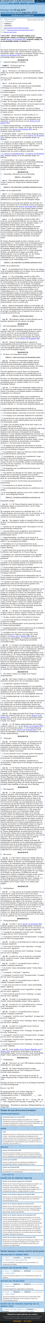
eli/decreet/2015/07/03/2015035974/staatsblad (16, 28)
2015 (23, 10)
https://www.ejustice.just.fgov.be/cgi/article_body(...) (20, 30)
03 (15, 10)
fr (42, 0)
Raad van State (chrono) (10, 32)
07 (19, 12)
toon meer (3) (8, 1175)
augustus (26, 12)
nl (37, 0)
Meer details (27, 1321)
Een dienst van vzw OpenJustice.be (23, 15)
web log (23, 3)
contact (32, 3)
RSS (10, 3)
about (16, 3)
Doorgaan (17, 1321)
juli (18, 10)
